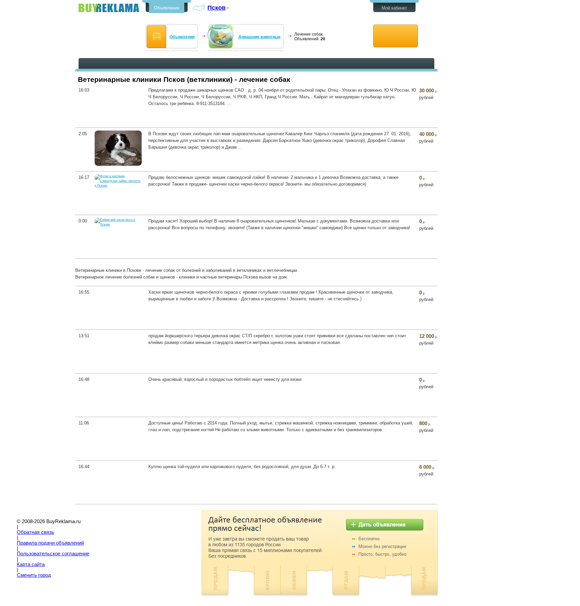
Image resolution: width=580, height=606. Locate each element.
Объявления (166, 7)
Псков (216, 7)
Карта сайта (31, 564)
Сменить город (34, 575)
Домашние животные (259, 37)
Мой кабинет (394, 7)
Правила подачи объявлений (50, 543)
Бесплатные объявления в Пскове (109, 8)
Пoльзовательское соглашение (53, 553)
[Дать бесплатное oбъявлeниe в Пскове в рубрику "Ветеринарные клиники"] (395, 36)
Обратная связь (35, 532)
